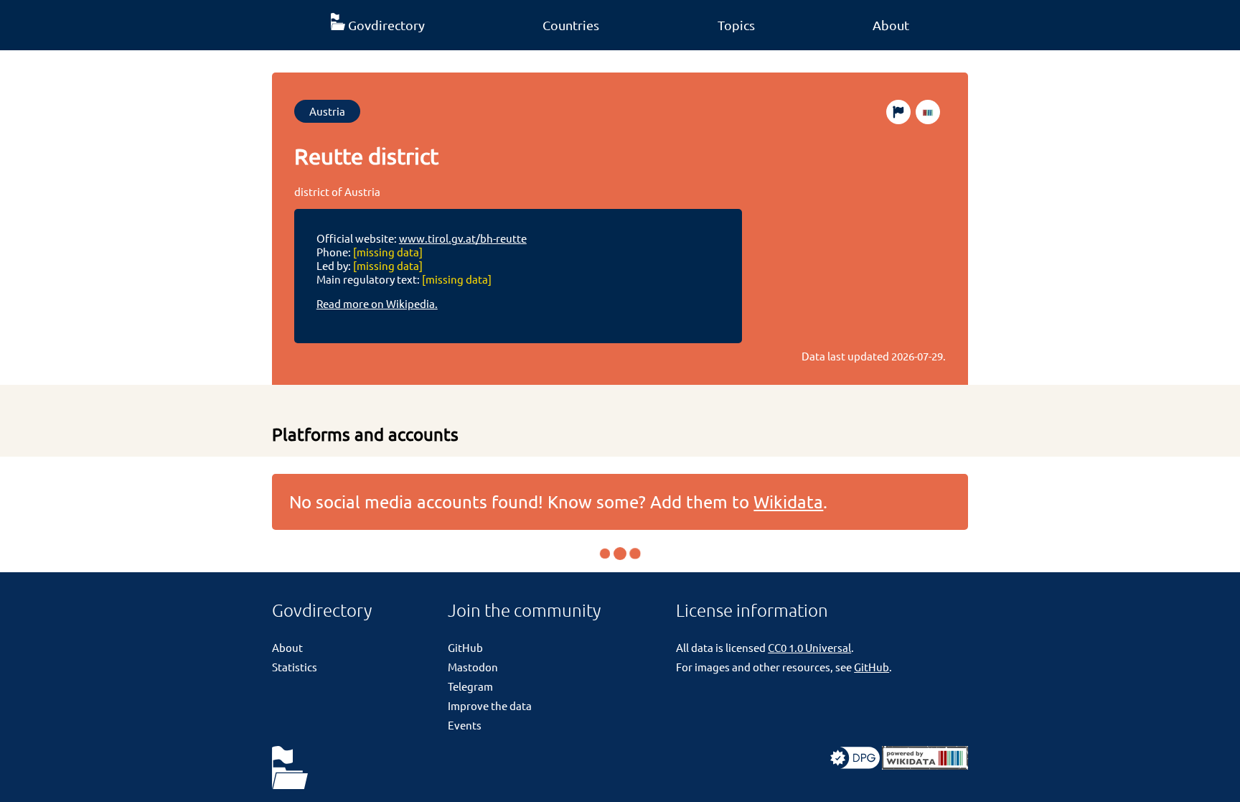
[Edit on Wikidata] (928, 112)
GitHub (465, 647)
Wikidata (788, 501)
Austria (327, 111)
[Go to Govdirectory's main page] (290, 768)
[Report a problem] (898, 112)
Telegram (470, 686)
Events (465, 725)
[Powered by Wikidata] (925, 765)
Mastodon (473, 666)
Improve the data (490, 705)
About (891, 24)
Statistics (294, 666)
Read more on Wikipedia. (377, 303)
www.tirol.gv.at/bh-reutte (463, 238)
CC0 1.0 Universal (809, 647)
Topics (736, 24)
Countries (570, 24)
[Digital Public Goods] (855, 765)
